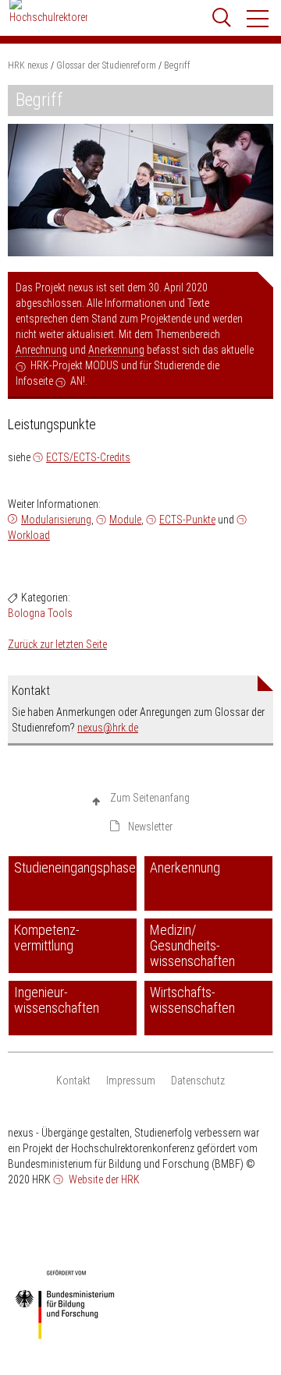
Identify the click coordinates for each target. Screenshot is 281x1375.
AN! (77, 381)
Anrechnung (41, 350)
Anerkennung (116, 350)
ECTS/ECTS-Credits (88, 457)
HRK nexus (28, 65)
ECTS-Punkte (187, 519)
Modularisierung (56, 519)
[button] (258, 18)
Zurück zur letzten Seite (57, 644)
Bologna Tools (40, 613)
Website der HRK (103, 1179)
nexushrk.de (107, 727)
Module (125, 519)
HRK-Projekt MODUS (74, 365)
